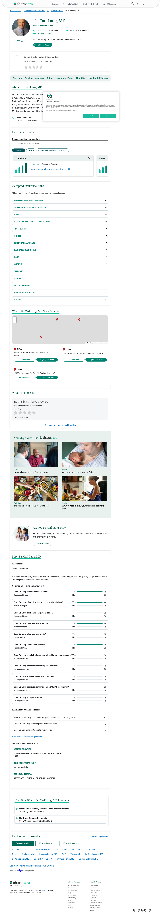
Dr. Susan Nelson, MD (42, 849)
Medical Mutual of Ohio (25, 292)
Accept (107, 115)
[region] (81, 106)
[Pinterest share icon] (149, 910)
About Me (80, 78)
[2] (30, 66)
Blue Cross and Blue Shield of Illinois (32, 222)
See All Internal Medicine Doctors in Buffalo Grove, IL (32, 865)
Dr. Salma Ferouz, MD (48, 854)
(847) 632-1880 (48, 359)
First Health (20, 229)
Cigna (16, 257)
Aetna (16, 215)
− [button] (15, 321)
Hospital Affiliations (98, 78)
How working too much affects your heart (31, 472)
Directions (25, 359)
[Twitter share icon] (146, 910)
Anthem (17, 236)
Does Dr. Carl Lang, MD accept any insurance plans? (36, 723)
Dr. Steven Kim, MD (86, 849)
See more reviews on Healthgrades (60, 425)
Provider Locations (34, 78)
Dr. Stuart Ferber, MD (65, 858)
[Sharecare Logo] (23, 3)
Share (23, 41)
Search (132, 3)
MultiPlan (18, 264)
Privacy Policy (59, 107)
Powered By (14, 870)
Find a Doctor (15, 10)
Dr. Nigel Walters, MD (94, 854)
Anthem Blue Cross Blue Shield (28, 200)
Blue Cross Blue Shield (25, 250)
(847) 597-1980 (97, 359)
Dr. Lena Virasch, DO (65, 849)
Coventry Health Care (24, 243)
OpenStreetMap (96, 343)
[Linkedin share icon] (142, 910)
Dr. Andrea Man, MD (20, 858)
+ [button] (15, 318)
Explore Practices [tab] (70, 843)
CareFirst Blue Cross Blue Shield (30, 207)
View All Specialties (100, 836)
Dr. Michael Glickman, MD (23, 854)
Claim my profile (42, 543)
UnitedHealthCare (22, 285)
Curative (18, 278)
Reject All (91, 115)
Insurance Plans (65, 78)
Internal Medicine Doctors (34, 10)
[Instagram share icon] (138, 910)
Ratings (50, 78)
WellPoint (18, 271)
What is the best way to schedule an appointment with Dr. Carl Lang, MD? (44, 717)
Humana (17, 299)
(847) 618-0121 (48, 377)
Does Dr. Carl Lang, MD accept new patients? (33, 729)
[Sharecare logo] (36, 882)
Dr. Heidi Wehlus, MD (43, 858)
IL (48, 10)
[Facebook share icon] (135, 910)
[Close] (116, 94)
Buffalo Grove (57, 10)
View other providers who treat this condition (51, 169)
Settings (54, 115)
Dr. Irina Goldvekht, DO (88, 858)
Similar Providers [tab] (23, 843)
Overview (17, 78)
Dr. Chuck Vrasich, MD (71, 854)
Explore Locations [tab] (46, 843)
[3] (33, 66)
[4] (37, 66)
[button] (43, 585)
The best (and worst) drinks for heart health (32, 505)
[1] (26, 66)
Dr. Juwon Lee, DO (20, 849)
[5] (41, 66)
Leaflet (87, 343)
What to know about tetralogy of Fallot (77, 472)
